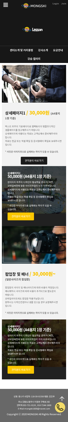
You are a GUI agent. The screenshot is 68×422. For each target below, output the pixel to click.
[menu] (5, 3)
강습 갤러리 (34, 59)
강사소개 (43, 50)
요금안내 (58, 50)
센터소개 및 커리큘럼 (21, 50)
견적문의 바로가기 (34, 160)
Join (63, 3)
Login (56, 3)
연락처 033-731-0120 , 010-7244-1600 (34, 405)
